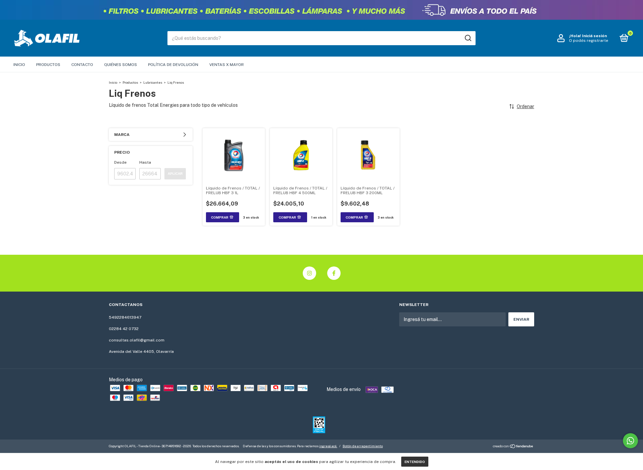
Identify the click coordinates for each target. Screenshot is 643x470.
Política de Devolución (173, 64)
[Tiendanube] (513, 447)
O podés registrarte (588, 40)
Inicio (19, 64)
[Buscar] (467, 38)
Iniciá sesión (594, 35)
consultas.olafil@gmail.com (136, 340)
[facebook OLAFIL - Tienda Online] (334, 273)
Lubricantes (152, 82)
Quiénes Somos (120, 64)
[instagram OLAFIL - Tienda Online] (309, 273)
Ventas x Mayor (226, 64)
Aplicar (175, 173)
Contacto (82, 64)
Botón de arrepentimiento (363, 446)
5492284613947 (125, 317)
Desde (120, 162)
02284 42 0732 (124, 328)
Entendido (415, 462)
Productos (48, 64)
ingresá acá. (328, 446)
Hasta (145, 162)
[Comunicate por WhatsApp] (630, 440)
